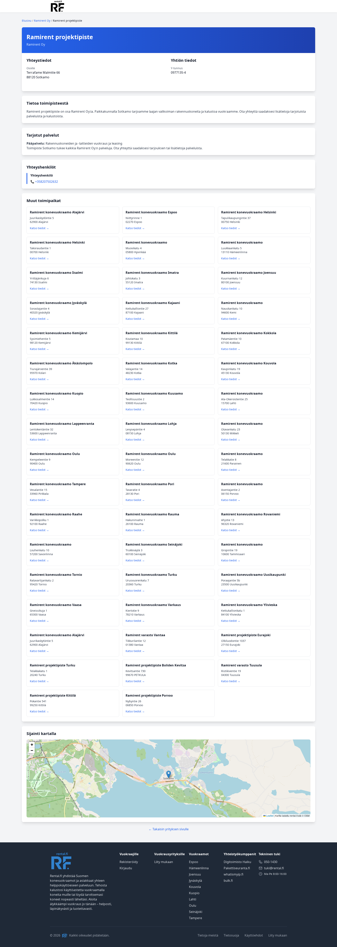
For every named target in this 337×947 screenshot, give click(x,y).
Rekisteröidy (129, 862)
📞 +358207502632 (44, 181)
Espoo (193, 862)
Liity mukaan (163, 862)
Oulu (192, 905)
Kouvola (195, 887)
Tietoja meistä (208, 935)
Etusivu (26, 20)
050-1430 (270, 862)
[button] (168, 774)
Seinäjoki (195, 912)
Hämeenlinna (199, 868)
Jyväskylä (195, 880)
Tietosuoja (231, 935)
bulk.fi (228, 880)
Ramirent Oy (42, 20)
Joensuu (195, 874)
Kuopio (194, 893)
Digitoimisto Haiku (237, 862)
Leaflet (269, 815)
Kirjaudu (126, 868)
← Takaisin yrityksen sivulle (169, 829)
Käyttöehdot (254, 935)
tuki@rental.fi (274, 868)
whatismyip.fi (233, 874)
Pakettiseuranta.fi (237, 868)
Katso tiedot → (39, 228)
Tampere (195, 918)
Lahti (192, 899)
